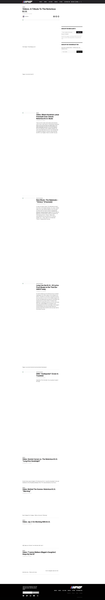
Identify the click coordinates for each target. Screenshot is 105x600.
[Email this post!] (58, 16)
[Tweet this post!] (56, 16)
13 (36, 367)
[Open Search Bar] (81, 2)
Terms (77, 593)
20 (44, 367)
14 (37, 367)
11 (34, 367)
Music (40, 1)
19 (43, 367)
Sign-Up (79, 32)
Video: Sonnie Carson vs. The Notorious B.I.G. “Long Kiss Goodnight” (40, 460)
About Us (69, 593)
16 (39, 367)
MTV (24, 545)
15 (38, 367)
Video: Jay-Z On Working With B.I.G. (36, 522)
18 (42, 367)
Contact (81, 593)
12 (35, 367)
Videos (55, 1)
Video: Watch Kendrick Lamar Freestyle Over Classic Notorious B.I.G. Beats (47, 117)
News (45, 1)
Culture (50, 1)
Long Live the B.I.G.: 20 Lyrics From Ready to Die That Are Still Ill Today (47, 287)
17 (41, 367)
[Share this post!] (54, 16)
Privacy (73, 593)
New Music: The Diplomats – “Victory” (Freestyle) (47, 201)
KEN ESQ (26, 16)
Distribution (67, 1)
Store (61, 1)
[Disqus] (40, 95)
